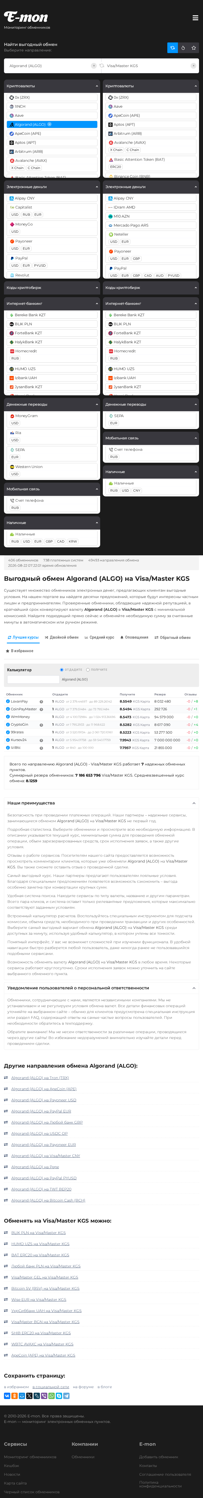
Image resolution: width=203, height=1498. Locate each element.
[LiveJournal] (37, 1396)
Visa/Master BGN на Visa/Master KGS (45, 1321)
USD (15, 215)
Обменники (83, 1457)
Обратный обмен (175, 637)
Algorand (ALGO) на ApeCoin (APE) (44, 1088)
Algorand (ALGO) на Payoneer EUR (43, 1144)
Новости (12, 1474)
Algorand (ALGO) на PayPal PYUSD (44, 1178)
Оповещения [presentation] (136, 637)
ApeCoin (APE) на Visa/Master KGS (43, 1355)
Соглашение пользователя (165, 1474)
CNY (136, 490)
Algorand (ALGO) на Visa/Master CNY (45, 1155)
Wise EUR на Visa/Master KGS (38, 1299)
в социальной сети (51, 1386)
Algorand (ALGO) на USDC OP (39, 1133)
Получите (99, 670)
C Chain (34, 168)
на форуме (83, 1386)
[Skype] (59, 1396)
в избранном (16, 1386)
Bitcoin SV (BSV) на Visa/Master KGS (45, 1288)
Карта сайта (15, 1483)
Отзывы (190, 694)
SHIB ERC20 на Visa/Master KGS (41, 1333)
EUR (37, 215)
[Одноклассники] (14, 1396)
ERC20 (115, 167)
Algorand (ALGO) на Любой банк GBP (47, 1122)
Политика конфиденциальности (160, 1484)
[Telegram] (66, 1396)
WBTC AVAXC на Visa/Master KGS (42, 1344)
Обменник (14, 694)
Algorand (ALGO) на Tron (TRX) (40, 1077)
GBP (49, 541)
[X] (29, 1396)
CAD (60, 541)
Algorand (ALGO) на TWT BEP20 (41, 1189)
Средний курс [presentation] (102, 637)
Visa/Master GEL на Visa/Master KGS (44, 1277)
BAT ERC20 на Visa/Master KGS (40, 1255)
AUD (160, 276)
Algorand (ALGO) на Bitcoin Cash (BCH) (48, 1200)
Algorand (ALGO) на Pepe (35, 1166)
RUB (26, 215)
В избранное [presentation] (22, 651)
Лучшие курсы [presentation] (26, 637)
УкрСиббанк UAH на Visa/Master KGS (46, 1310)
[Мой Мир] (22, 1396)
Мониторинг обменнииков (30, 1457)
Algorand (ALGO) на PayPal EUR (41, 1111)
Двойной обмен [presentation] (64, 637)
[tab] (23, 637)
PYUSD (40, 265)
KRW (73, 541)
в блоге (105, 1386)
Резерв (160, 694)
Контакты (148, 1465)
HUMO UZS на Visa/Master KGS (40, 1243)
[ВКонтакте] (7, 1396)
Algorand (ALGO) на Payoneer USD (43, 1100)
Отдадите (73, 670)
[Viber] (44, 1396)
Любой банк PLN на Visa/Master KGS (46, 1266)
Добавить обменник (158, 1457)
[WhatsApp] (51, 1396)
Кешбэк (11, 1465)
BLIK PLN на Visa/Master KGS (38, 1232)
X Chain (17, 168)
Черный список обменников (31, 1492)
